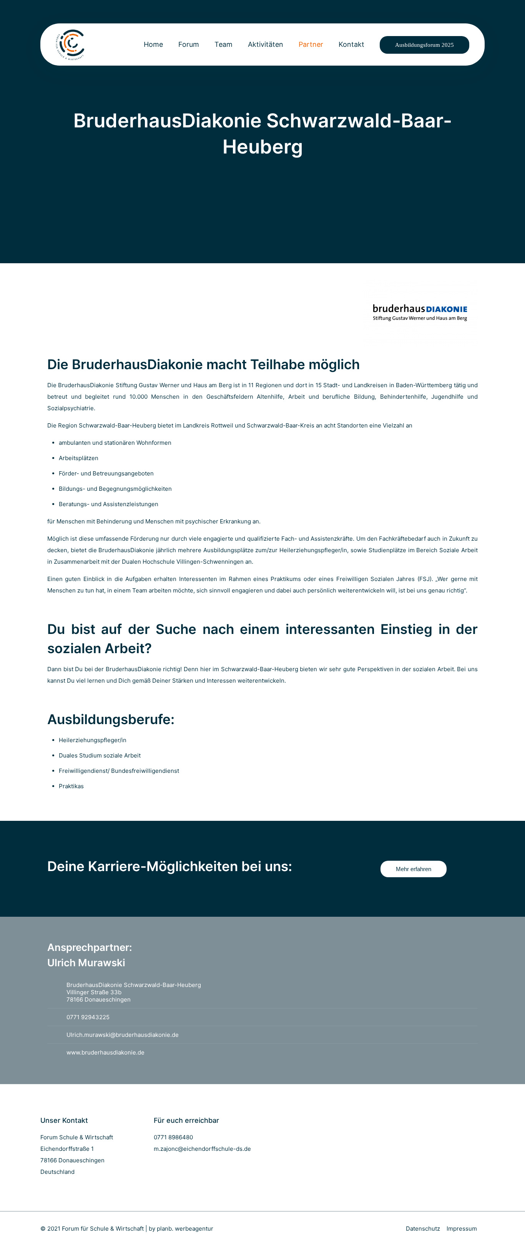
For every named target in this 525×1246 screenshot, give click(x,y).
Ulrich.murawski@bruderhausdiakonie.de (122, 1034)
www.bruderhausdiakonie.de (105, 1052)
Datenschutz (423, 1228)
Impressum (462, 1228)
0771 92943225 (88, 1017)
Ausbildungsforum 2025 (424, 45)
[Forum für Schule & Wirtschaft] (70, 44)
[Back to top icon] (488, 1230)
